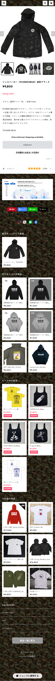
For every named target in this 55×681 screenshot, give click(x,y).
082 (4, 620)
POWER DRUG (8, 612)
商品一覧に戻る (27, 640)
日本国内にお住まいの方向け (27, 152)
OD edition (7, 628)
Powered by (25, 656)
